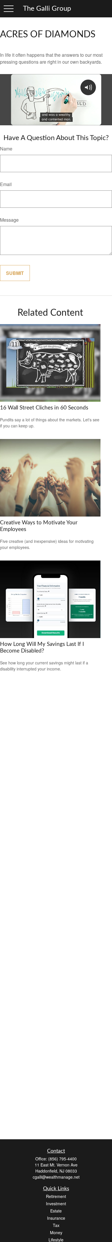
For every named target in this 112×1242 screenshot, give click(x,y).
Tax (56, 1225)
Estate (56, 1211)
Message (9, 219)
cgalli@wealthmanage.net (56, 1177)
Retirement (56, 1196)
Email (6, 184)
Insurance (56, 1218)
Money (56, 1232)
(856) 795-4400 (62, 1159)
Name (6, 148)
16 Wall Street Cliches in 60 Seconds (44, 408)
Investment (56, 1203)
